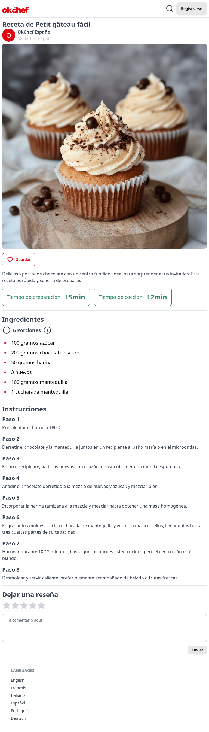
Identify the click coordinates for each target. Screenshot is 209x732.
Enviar (197, 649)
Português (20, 710)
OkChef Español (34, 32)
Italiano (18, 695)
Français (18, 687)
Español (18, 703)
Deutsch (18, 718)
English (17, 680)
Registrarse (191, 8)
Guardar (23, 259)
